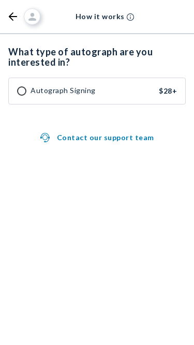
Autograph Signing (63, 90)
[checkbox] (21, 91)
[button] (13, 16)
